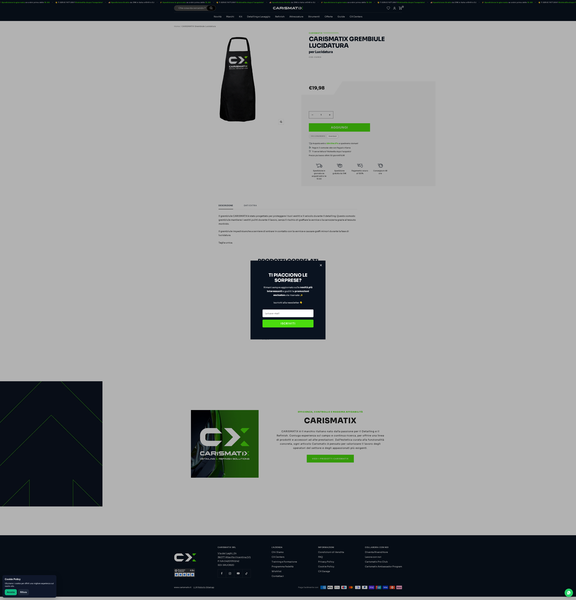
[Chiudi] (321, 265)
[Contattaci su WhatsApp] (569, 593)
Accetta (11, 592)
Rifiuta (23, 592)
